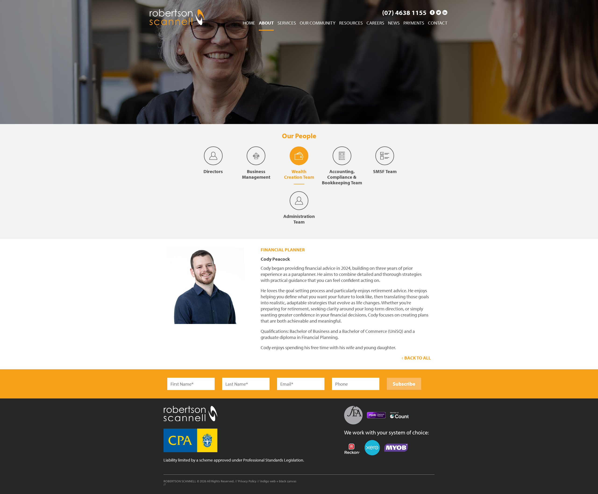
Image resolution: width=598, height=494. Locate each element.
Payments (413, 23)
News (394, 23)
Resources (351, 23)
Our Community (317, 23)
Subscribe (404, 383)
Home (249, 23)
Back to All (417, 358)
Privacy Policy (247, 481)
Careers (375, 23)
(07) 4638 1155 (404, 12)
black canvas (287, 481)
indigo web (268, 481)
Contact (437, 23)
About (266, 23)
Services (287, 23)
